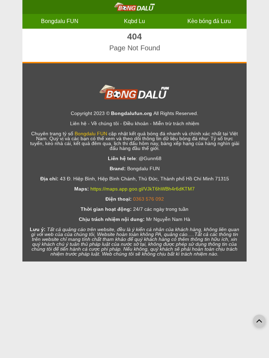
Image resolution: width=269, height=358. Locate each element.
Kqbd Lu (134, 21)
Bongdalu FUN (59, 21)
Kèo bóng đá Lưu (209, 21)
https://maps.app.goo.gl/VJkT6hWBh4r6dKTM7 (142, 188)
